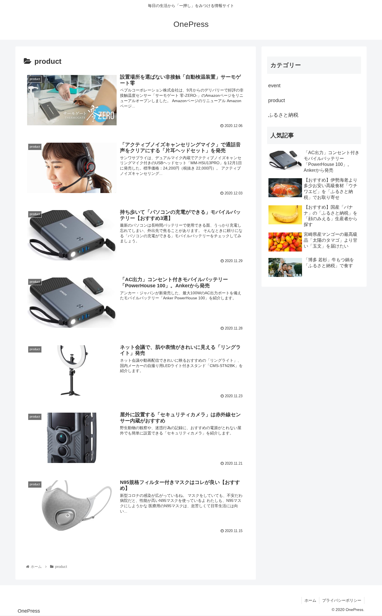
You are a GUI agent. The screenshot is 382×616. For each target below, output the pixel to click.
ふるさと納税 (283, 115)
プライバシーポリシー (341, 600)
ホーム (310, 600)
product (276, 100)
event (274, 85)
